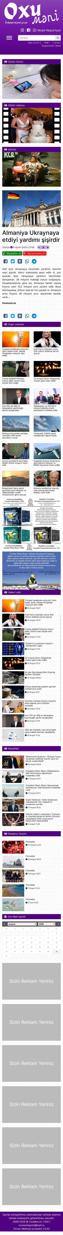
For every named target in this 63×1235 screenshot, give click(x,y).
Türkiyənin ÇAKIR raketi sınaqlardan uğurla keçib (45, 434)
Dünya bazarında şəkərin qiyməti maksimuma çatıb (40, 688)
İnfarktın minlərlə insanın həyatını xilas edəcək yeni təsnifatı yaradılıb (40, 703)
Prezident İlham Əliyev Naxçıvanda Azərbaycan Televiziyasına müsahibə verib (43, 787)
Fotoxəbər (30, 842)
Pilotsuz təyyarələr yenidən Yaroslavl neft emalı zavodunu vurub (15, 435)
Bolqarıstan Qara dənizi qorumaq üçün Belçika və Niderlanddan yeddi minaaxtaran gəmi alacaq (14, 491)
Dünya (6, 247)
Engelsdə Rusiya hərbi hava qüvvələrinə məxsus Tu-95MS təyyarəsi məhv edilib (47, 463)
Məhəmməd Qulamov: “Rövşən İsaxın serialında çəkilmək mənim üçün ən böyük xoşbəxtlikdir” (43, 759)
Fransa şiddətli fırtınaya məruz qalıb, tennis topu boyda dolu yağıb (13, 380)
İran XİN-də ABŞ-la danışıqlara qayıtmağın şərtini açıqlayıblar (12, 408)
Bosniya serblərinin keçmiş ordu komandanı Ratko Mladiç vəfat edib (46, 490)
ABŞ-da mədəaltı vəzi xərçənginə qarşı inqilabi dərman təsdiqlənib (40, 731)
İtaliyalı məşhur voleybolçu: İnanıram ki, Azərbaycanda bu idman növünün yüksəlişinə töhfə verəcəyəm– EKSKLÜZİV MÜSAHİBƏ (43, 817)
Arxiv (57, 42)
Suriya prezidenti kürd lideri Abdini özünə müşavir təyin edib (15, 463)
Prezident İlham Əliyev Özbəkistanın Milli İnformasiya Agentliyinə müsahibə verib (42, 773)
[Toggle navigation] (9, 37)
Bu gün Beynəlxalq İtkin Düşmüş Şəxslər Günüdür (40, 673)
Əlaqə (58, 45)
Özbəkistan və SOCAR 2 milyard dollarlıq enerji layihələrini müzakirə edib (45, 408)
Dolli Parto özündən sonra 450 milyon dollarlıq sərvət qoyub (46, 351)
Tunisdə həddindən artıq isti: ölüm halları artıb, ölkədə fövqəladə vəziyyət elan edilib (15, 352)
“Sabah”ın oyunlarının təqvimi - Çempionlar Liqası (39, 644)
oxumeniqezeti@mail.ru (31, 1225)
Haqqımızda (47, 45)
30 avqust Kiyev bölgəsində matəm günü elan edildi (47, 379)
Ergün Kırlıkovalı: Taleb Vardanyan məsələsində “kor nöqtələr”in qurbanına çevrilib (41, 802)
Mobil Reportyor (49, 30)
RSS (46, 1221)
